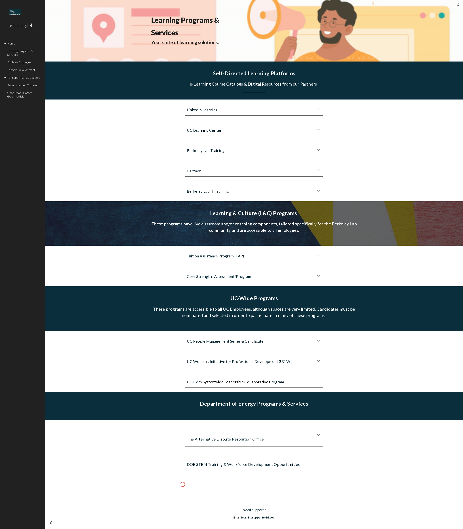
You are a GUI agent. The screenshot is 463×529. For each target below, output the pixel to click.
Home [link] (11, 43)
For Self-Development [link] (21, 69)
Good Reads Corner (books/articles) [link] (19, 94)
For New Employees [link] (20, 62)
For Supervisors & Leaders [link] (23, 77)
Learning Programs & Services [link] (20, 52)
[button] (458, 5)
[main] (254, 31)
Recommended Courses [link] (22, 85)
